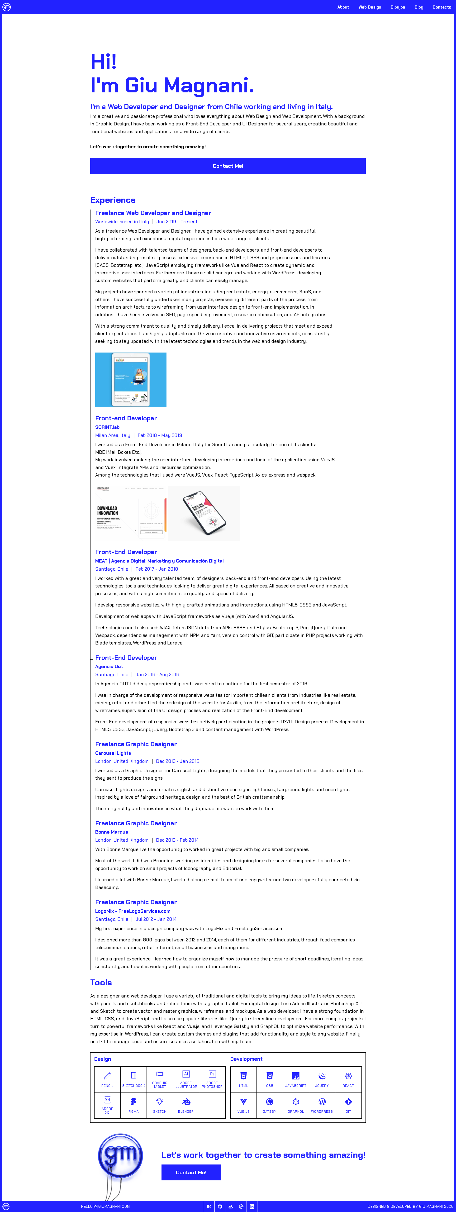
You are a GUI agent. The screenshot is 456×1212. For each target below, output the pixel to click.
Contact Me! (228, 165)
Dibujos (398, 7)
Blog (419, 7)
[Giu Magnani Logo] (6, 7)
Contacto (442, 7)
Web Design (370, 7)
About (343, 7)
